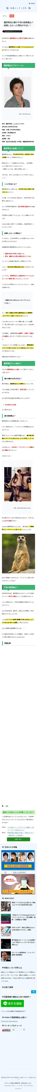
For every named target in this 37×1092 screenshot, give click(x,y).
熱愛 (7, 806)
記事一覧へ (18, 839)
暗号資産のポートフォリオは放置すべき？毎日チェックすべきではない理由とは (24, 942)
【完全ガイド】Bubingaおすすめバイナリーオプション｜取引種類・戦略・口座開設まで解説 (24, 917)
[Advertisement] (18, 726)
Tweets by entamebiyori (9, 1021)
